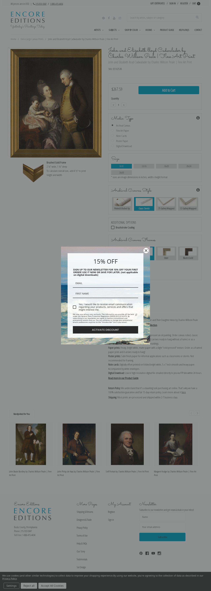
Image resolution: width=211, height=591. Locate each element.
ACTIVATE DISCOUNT (105, 330)
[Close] (146, 251)
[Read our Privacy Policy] (136, 315)
